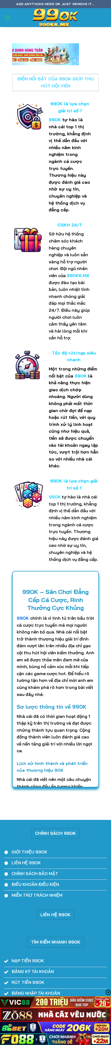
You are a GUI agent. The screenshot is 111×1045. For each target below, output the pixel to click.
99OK (23, 618)
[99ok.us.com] (55, 17)
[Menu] (7, 17)
